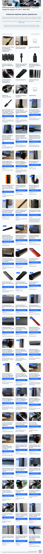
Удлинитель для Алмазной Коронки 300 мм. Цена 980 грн (21, 537)
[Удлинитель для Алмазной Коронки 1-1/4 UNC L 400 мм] (8, 529)
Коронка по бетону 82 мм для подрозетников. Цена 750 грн (34, 470)
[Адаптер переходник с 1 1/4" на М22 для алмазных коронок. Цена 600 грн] (35, 103)
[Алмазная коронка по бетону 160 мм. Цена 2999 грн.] (8, 321)
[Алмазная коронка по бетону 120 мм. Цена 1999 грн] (21, 275)
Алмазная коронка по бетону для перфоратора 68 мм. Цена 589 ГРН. (34, 375)
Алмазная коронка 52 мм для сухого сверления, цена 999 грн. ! (21, 211)
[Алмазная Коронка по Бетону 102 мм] (35, 252)
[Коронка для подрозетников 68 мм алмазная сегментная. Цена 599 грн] (8, 438)
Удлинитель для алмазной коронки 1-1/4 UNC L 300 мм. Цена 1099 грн (35, 515)
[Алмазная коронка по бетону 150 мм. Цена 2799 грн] (8, 298)
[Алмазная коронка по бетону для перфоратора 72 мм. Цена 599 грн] (8, 392)
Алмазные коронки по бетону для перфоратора (7, 65)
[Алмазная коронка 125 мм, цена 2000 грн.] (35, 155)
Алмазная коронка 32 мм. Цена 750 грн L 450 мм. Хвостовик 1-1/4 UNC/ (8, 211)
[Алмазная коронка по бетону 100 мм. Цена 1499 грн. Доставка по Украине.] (21, 252)
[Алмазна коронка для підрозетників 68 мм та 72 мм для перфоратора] (8, 155)
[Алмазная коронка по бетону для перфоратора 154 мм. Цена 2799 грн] (35, 343)
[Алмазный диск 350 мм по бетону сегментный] (21, 416)
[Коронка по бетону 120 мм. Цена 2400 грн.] (21, 462)
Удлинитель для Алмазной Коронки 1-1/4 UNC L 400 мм (8, 537)
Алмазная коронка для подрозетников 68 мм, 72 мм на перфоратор (21, 237)
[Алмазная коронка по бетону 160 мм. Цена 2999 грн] (35, 298)
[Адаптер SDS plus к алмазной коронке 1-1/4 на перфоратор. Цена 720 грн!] (21, 103)
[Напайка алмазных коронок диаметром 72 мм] (8, 484)
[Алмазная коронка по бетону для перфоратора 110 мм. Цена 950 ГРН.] (8, 343)
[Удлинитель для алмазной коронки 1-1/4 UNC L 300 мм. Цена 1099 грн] (35, 507)
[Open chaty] (40, 551)
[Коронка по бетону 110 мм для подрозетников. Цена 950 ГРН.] (35, 438)
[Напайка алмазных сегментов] (21, 484)
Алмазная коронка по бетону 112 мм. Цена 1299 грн (8, 283)
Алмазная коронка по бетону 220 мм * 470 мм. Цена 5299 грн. (21, 329)
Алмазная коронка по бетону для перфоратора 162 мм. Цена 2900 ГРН (7, 375)
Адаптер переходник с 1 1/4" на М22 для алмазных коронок (35, 65)
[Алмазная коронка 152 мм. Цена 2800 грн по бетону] (21, 179)
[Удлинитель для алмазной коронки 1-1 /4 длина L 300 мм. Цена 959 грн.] (21, 507)
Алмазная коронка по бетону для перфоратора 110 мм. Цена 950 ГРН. (7, 351)
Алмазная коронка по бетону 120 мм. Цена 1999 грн (21, 283)
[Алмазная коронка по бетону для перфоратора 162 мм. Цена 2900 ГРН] (8, 367)
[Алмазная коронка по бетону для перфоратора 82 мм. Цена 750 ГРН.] (21, 392)
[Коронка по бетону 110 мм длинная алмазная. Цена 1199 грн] (21, 438)
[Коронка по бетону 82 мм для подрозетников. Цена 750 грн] (35, 462)
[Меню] (40, 5)
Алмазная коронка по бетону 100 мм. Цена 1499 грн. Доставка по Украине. (21, 260)
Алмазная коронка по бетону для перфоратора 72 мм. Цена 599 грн (7, 400)
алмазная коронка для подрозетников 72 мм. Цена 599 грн (34, 237)
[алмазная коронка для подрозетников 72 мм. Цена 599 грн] (35, 229)
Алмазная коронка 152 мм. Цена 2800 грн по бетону (21, 187)
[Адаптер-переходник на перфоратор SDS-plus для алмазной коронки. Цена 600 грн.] (35, 129)
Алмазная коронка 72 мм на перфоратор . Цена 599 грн (35, 211)
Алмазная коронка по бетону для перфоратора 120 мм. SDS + (21, 351)
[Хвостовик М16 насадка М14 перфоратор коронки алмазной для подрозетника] (35, 529)
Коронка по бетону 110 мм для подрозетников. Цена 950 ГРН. (35, 446)
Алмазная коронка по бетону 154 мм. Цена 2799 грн (21, 306)
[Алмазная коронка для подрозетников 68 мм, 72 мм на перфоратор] (21, 229)
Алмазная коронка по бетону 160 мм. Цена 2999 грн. (8, 329)
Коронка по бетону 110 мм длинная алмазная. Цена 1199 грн (21, 446)
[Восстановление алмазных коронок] (35, 416)
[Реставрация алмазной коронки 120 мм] (35, 484)
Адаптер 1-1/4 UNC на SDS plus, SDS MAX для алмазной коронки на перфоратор (8, 121)
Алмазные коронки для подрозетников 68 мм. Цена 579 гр (7, 424)
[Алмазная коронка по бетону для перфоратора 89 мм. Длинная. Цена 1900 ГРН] (35, 392)
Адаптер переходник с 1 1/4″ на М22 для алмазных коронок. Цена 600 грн (35, 111)
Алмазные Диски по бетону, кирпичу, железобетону (6, 81)
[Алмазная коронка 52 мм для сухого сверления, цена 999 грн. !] (21, 203)
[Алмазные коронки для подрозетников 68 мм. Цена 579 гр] (8, 416)
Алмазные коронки (21, 79)
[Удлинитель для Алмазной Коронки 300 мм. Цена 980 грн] (21, 529)
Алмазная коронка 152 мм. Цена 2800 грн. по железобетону (34, 187)
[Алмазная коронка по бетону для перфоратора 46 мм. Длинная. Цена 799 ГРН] (21, 367)
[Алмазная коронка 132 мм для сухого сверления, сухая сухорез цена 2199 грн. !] (8, 179)
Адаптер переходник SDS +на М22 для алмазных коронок (21, 65)
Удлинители (32, 95)
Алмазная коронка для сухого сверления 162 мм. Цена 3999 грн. (8, 260)
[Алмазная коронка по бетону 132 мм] (35, 275)
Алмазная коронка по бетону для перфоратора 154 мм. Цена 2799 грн (34, 351)
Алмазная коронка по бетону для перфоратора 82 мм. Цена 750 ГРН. (21, 400)
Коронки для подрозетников (21, 244)
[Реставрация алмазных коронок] (8, 507)
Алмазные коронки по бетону (7, 336)
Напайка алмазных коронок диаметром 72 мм (7, 492)
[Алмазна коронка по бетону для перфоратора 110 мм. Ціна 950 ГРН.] (21, 155)
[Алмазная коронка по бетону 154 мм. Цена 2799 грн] (21, 298)
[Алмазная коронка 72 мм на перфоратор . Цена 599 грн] (35, 203)
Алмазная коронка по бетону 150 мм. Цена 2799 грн (8, 306)
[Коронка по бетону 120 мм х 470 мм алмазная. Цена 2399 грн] (8, 462)
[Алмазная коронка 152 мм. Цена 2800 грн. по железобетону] (35, 179)
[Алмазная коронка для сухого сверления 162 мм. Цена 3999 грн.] (8, 252)
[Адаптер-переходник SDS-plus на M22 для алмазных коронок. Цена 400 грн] (21, 129)
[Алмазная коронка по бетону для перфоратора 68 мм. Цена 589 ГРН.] (35, 367)
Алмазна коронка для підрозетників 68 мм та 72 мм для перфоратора (8, 162)
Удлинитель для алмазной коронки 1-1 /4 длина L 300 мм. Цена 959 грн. (21, 515)
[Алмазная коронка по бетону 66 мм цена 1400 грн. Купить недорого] (35, 321)
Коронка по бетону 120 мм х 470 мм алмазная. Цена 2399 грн (8, 470)
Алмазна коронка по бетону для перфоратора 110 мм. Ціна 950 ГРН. (21, 162)
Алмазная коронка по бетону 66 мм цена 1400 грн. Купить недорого (34, 329)
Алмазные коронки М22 (20, 358)
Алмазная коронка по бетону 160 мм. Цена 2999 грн (35, 306)
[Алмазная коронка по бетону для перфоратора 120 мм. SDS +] (21, 343)
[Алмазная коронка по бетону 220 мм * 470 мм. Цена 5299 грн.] (21, 321)
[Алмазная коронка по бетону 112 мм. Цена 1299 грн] (8, 275)
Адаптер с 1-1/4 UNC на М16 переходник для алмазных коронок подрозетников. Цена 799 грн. (8, 138)
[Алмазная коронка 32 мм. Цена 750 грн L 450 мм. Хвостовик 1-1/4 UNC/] (8, 203)
